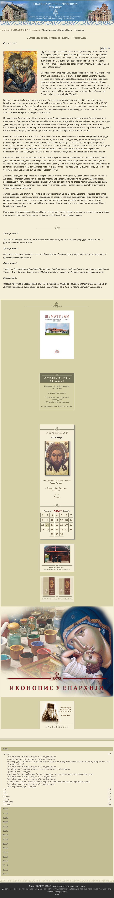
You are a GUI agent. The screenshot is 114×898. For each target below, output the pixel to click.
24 (52, 529)
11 (56, 520)
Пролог (57, 497)
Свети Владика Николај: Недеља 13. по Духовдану (31, 756)
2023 (5, 817)
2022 (5, 822)
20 (66, 524)
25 (56, 529)
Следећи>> (67, 511)
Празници (35, 30)
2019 (5, 835)
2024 (5, 813)
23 (47, 529)
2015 (5, 852)
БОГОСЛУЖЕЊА (19, 30)
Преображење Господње (18, 771)
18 (56, 524)
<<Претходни (47, 511)
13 (66, 520)
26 (61, 529)
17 (52, 524)
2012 (5, 865)
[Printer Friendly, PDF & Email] (105, 48)
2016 (5, 848)
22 (42, 529)
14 (71, 520)
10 (52, 520)
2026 (5, 749)
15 (42, 524)
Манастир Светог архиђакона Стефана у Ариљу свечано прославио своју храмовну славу (50, 774)
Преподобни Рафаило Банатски (57, 489)
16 (47, 524)
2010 (5, 874)
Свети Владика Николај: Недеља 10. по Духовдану (31, 779)
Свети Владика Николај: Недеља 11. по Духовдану (31, 776)
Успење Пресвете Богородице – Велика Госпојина (31, 759)
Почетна (5, 30)
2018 (5, 839)
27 (66, 529)
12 (61, 520)
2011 (5, 869)
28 (71, 529)
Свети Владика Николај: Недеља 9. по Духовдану (31, 784)
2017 (5, 843)
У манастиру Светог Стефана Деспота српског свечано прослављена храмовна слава (48, 781)
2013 (5, 861)
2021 (5, 826)
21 (71, 524)
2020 (5, 830)
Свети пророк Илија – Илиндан (21, 786)
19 (61, 524)
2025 (5, 809)
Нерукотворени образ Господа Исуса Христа (57, 481)
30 (56, 534)
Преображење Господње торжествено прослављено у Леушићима (38, 769)
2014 (5, 856)
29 (52, 534)
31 (61, 534)
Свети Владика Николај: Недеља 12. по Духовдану (31, 766)
